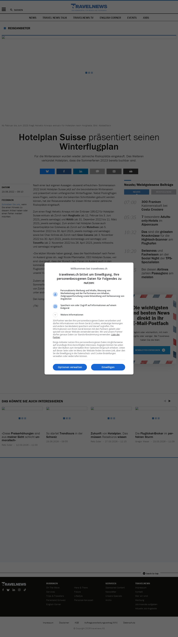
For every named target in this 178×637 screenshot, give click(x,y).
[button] (89, 314)
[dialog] (89, 318)
